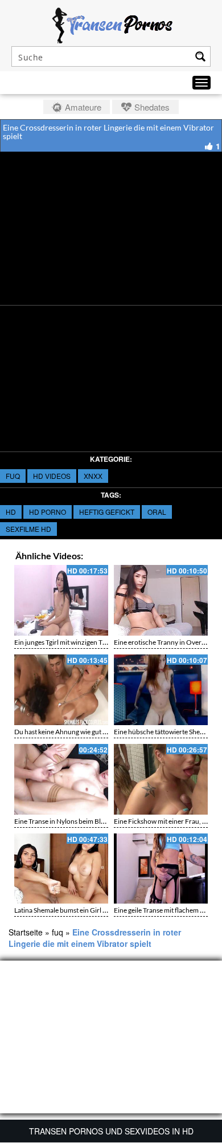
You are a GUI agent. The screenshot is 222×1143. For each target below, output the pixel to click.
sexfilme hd (28, 529)
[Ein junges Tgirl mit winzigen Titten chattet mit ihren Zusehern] (61, 600)
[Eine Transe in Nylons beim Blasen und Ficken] (61, 779)
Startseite (26, 932)
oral (156, 511)
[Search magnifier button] (200, 56)
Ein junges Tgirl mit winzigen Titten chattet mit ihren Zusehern (105, 642)
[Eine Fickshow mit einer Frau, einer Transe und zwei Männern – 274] (161, 779)
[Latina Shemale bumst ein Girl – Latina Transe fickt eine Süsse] (61, 868)
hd (11, 511)
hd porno (47, 511)
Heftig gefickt (106, 511)
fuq (13, 476)
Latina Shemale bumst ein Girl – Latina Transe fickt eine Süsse (103, 910)
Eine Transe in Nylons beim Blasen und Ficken (81, 821)
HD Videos (52, 476)
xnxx (93, 476)
